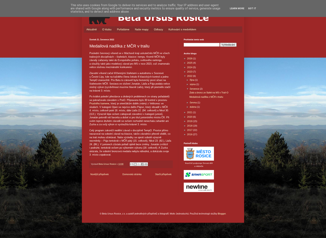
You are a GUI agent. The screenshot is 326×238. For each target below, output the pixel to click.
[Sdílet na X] (139, 164)
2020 (190, 117)
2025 (190, 63)
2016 (190, 134)
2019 (190, 121)
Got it (252, 8)
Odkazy (158, 29)
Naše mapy (141, 29)
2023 (190, 71)
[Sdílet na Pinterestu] (146, 164)
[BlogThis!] (135, 164)
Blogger (222, 213)
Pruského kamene (99, 103)
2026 (190, 58)
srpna (193, 84)
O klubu (106, 29)
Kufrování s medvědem (182, 29)
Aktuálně (91, 29)
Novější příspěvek (99, 174)
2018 (190, 125)
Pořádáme (123, 29)
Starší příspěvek (163, 174)
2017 (190, 130)
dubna (193, 107)
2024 (190, 67)
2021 (190, 112)
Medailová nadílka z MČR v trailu (206, 97)
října (192, 80)
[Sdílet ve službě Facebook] (142, 164)
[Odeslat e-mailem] (132, 164)
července (195, 89)
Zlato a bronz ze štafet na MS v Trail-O (208, 92)
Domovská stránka (131, 174)
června (193, 102)
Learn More (237, 8)
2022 (190, 76)
